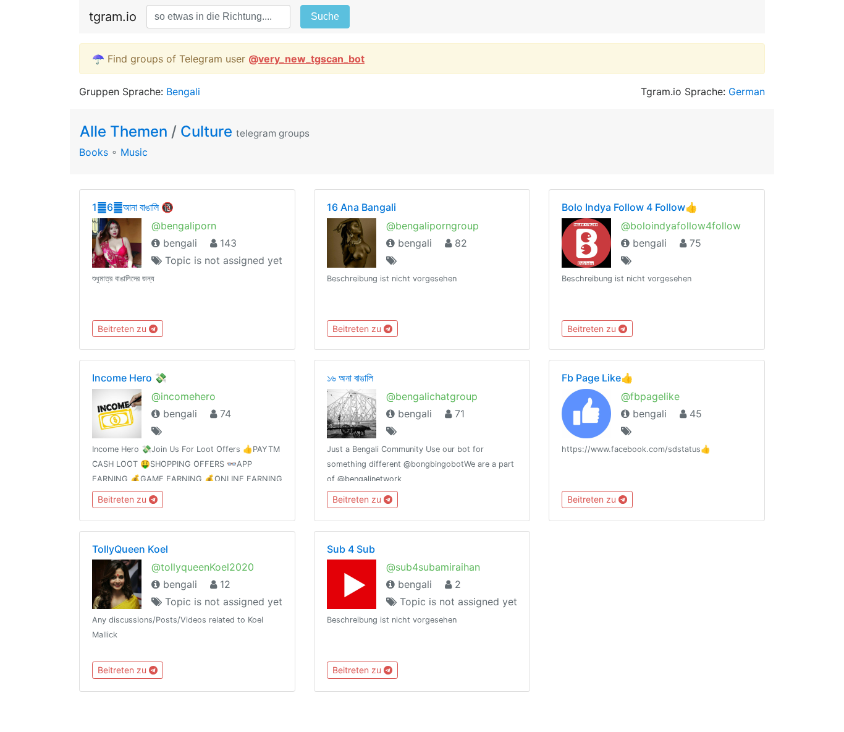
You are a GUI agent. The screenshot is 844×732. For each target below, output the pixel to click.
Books (93, 152)
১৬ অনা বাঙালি (350, 378)
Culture (206, 131)
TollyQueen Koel (130, 549)
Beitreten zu (123, 328)
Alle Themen (125, 131)
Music (134, 152)
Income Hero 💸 (129, 378)
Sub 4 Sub (351, 549)
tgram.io (113, 16)
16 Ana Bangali (361, 207)
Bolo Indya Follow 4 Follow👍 (630, 207)
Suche (325, 16)
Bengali (183, 91)
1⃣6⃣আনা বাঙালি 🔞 (133, 207)
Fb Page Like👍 (597, 378)
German (746, 91)
